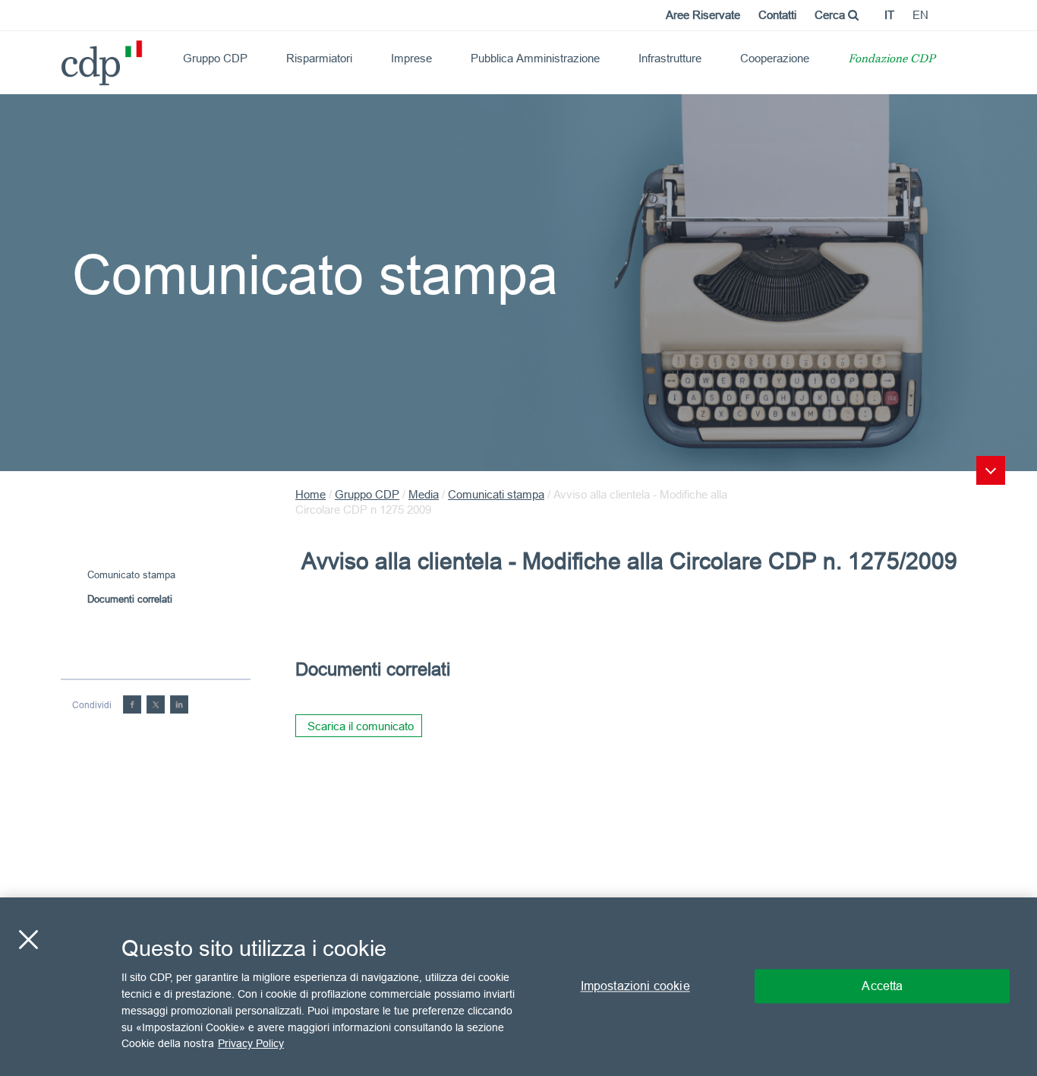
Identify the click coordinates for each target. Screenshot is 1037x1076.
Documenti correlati (129, 599)
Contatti (777, 14)
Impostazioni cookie (635, 986)
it (889, 14)
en (920, 14)
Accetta (882, 986)
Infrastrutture (669, 58)
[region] (518, 986)
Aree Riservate (703, 14)
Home (310, 494)
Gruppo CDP (215, 58)
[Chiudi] (28, 940)
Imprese (411, 58)
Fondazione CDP (891, 59)
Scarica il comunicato (360, 726)
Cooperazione (774, 58)
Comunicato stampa (131, 574)
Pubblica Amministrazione (535, 58)
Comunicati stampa (496, 494)
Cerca (831, 14)
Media (423, 494)
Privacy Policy (251, 1042)
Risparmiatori (319, 58)
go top (990, 470)
